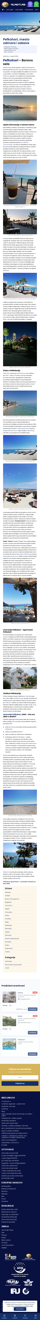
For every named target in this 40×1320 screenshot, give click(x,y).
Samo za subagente (9, 1140)
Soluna (33, 70)
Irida (29, 828)
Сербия (4, 1248)
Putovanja (13, 47)
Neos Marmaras (31, 743)
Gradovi (4, 1243)
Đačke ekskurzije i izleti (10, 1209)
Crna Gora (8, 906)
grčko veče (7, 319)
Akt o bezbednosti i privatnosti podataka (16, 1128)
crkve (32, 315)
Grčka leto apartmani (9, 1166)
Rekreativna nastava (9, 1212)
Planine (4, 1235)
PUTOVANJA (29, 10)
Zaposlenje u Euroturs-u (10, 1143)
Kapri (16, 253)
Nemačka (8, 929)
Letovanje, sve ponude (10, 1153)
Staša (18, 838)
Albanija (8, 892)
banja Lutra (19, 834)
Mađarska (8, 925)
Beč (3, 1196)
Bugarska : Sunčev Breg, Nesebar (14, 1163)
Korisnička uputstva (9, 1121)
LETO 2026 (9, 10)
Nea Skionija (29, 819)
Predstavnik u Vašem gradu (12, 1118)
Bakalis (15, 262)
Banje (4, 1238)
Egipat (7, 909)
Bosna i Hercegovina (12, 899)
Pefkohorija (19, 698)
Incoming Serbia (8, 1245)
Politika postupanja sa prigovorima (14, 1133)
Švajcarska (9, 948)
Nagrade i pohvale (8, 1106)
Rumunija (8, 935)
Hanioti (28, 696)
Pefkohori (10, 60)
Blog (3, 1111)
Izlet (3, 1233)
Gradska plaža (19, 375)
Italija (7, 922)
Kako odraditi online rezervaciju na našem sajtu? (17, 1115)
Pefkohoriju (30, 431)
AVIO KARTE (19, 10)
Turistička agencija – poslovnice (13, 1104)
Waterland (8, 729)
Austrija (7, 896)
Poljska (7, 932)
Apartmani (16, 648)
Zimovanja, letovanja (9, 1219)
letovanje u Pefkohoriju (24, 554)
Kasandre (16, 70)
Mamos (33, 306)
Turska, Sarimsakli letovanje (11, 1173)
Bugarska (8, 902)
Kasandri (34, 72)
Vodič (7, 968)
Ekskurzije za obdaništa (10, 1214)
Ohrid (4, 1199)
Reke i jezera (6, 1240)
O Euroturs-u (6, 1101)
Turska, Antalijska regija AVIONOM (13, 1156)
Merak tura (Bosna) (9, 1189)
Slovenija (8, 942)
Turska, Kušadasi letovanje (11, 1171)
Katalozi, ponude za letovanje (12, 1176)
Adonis (5, 637)
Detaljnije (32, 1009)
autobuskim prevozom (10, 556)
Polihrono (8, 703)
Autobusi (5, 1109)
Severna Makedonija (12, 939)
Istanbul (4, 1191)
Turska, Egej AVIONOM (9, 1158)
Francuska (8, 912)
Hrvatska (8, 919)
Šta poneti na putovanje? (13, 965)
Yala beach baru (22, 428)
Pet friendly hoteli (8, 1178)
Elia (5, 315)
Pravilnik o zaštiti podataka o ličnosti (15, 1126)
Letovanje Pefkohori (12, 714)
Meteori (20, 732)
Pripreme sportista (8, 1222)
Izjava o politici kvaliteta (10, 1131)
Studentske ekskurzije (9, 1217)
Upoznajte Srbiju (7, 1230)
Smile (19, 155)
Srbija (7, 945)
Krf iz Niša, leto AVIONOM (10, 1161)
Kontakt (4, 1145)
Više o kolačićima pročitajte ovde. (22, 1306)
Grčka (7, 915)
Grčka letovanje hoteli (10, 1168)
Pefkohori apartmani (11, 882)
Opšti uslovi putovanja (10, 1123)
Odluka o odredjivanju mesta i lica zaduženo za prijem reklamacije (14, 1136)
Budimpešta (6, 1186)
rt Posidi (30, 764)
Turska (7, 952)
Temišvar (5, 1201)
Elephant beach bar (10, 431)
